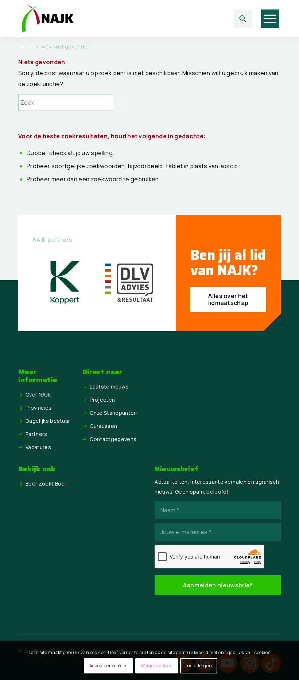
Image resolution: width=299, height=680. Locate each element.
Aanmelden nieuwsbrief (218, 585)
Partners (36, 433)
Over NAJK (38, 394)
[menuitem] (244, 18)
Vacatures (38, 447)
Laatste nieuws (109, 386)
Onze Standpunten (113, 412)
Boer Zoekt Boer (46, 483)
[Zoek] (243, 18)
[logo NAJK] (47, 18)
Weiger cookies (156, 665)
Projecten (102, 399)
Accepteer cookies (108, 665)
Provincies (38, 407)
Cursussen (103, 425)
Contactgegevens (113, 439)
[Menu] (270, 18)
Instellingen (199, 665)
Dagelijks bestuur (48, 420)
